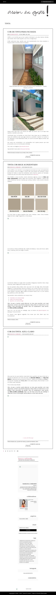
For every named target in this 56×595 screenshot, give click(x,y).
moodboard (22, 554)
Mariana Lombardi (24, 551)
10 (17, 451)
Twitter (30, 1)
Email (25, 155)
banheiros (25, 542)
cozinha (28, 546)
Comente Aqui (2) (35, 322)
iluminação (33, 550)
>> (14, 451)
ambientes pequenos (24, 540)
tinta (27, 152)
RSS (32, 1)
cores (26, 544)
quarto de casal (28, 559)
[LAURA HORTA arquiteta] (32, 499)
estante (28, 550)
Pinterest (27, 1)
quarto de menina (31, 441)
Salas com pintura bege (16, 299)
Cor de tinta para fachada (22, 32)
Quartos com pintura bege (16, 301)
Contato (35, 1)
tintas (30, 152)
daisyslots (35, 174)
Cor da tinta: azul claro (21, 332)
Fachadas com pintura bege (17, 298)
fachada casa (18, 152)
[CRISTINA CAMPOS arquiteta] (23, 503)
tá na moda (26, 562)
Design (29, 548)
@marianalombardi (24, 146)
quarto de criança (21, 441)
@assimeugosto (43, 310)
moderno (30, 552)
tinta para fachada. (25, 149)
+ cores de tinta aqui (28, 438)
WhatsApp (37, 1)
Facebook (17, 155)
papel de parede (30, 555)
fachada (13, 152)
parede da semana (24, 557)
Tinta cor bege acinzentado (22, 165)
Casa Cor (26, 543)
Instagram (23, 1)
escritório (22, 550)
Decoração (27, 547)
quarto (29, 558)
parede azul (14, 441)
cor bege (13, 319)
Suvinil (24, 152)
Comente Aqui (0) (35, 155)
